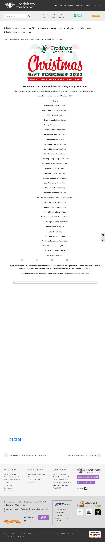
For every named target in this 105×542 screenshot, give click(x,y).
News (88, 5)
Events (70, 5)
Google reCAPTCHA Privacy (63, 534)
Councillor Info (9, 485)
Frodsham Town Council (22, 534)
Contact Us (96, 5)
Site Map (31, 482)
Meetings (63, 5)
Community (79, 5)
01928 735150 (20, 505)
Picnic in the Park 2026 (60, 480)
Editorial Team (29, 39)
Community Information (12, 477)
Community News (45, 39)
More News (59, 39)
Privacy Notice (33, 477)
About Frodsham (10, 474)
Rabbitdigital (51, 534)
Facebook (84, 486)
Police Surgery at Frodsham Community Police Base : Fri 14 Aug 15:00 (62, 485)
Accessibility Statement (36, 474)
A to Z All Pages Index (35, 480)
